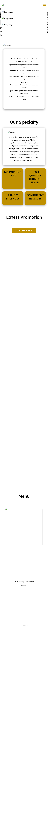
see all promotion (23, 230)
